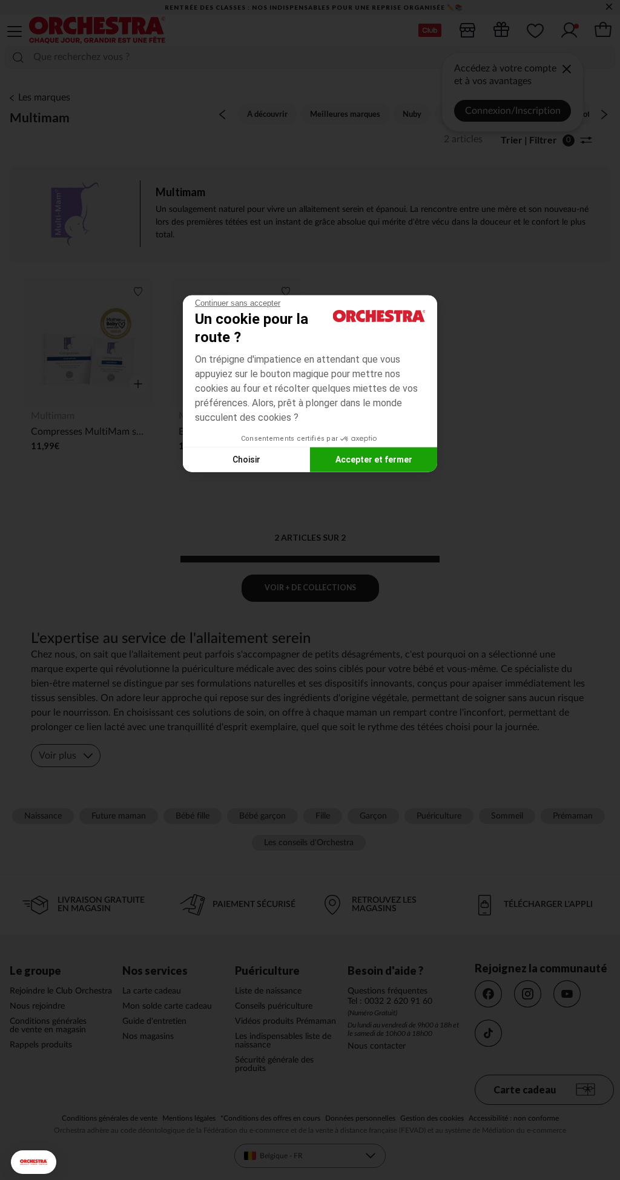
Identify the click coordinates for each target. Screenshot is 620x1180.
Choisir (246, 459)
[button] (33, 1162)
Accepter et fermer (373, 459)
